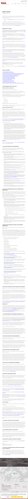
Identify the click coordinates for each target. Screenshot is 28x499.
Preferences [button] (16, 495)
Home (12, 3)
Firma (21, 3)
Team (23, 3)
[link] (15, 4)
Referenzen (19, 3)
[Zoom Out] (0, 468)
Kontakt (25, 3)
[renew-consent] (1, 498)
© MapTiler (21, 481)
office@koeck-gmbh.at (24, 1)
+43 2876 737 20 (5, 489)
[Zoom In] (0, 467)
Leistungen (15, 3)
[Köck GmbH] (5, 2)
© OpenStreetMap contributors (25, 481)
